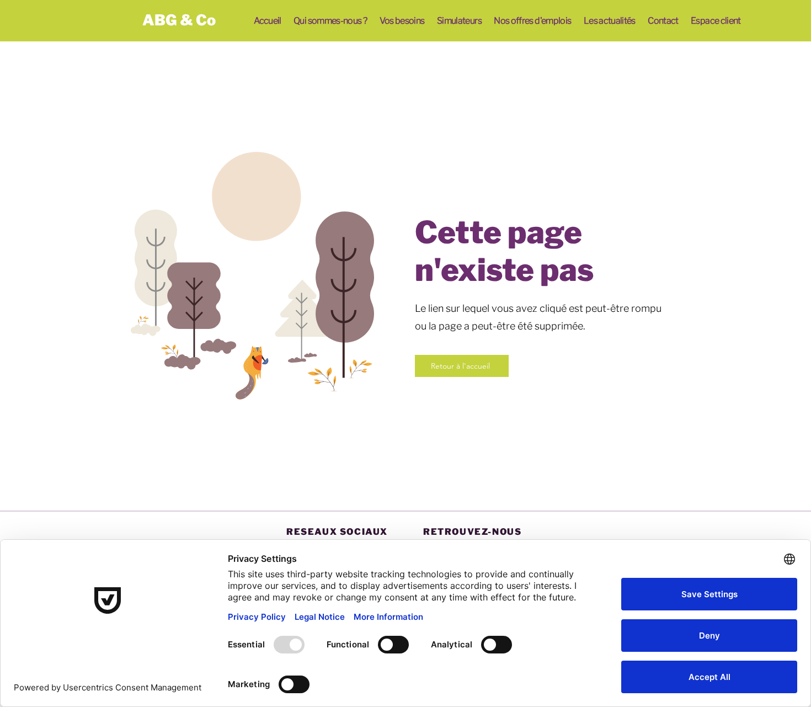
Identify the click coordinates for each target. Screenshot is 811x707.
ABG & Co (179, 20)
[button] (330, 21)
